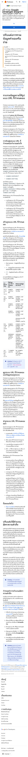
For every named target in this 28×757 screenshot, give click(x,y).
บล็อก (2, 698)
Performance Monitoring (10, 31)
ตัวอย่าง (2, 686)
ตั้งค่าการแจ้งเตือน (10, 507)
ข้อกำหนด (3, 748)
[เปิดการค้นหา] (17, 2)
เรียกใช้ (19, 31)
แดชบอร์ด (16, 231)
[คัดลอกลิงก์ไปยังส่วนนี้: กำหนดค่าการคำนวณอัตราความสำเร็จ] (12, 593)
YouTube (3, 705)
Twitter (2, 702)
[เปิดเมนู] (2, 2)
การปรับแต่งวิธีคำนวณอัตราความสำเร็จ (12, 89)
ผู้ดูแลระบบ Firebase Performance (14, 605)
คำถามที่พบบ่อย (4, 721)
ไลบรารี (2, 689)
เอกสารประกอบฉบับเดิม (6, 723)
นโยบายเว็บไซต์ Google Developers (12, 669)
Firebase (3, 738)
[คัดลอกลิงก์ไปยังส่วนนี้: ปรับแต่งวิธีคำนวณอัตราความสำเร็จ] (19, 525)
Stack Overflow (5, 714)
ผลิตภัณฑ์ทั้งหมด (5, 743)
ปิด (14, 23)
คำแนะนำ (3, 682)
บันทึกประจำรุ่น (4, 719)
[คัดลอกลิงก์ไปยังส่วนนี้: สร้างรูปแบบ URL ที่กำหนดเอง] (7, 224)
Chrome (3, 735)
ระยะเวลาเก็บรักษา (9, 400)
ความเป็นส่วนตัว (10, 748)
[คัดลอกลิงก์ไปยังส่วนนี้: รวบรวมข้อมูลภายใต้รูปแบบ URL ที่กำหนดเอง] (4, 101)
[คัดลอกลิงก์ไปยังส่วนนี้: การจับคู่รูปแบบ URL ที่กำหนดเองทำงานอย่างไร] (23, 143)
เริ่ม (14, 27)
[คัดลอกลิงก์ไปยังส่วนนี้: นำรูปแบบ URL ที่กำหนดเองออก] (7, 424)
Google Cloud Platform (6, 740)
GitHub (3, 691)
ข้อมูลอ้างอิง (3, 684)
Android (3, 733)
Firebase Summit (5, 700)
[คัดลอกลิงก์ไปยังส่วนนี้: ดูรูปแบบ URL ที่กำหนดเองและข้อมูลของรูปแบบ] (21, 375)
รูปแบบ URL (11, 107)
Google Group (4, 716)
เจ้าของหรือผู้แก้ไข (14, 609)
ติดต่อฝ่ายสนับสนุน (5, 711)
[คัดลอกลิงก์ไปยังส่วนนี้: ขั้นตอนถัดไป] (14, 504)
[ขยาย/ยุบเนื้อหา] (9, 47)
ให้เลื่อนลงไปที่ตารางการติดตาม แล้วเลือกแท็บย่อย (15, 435)
